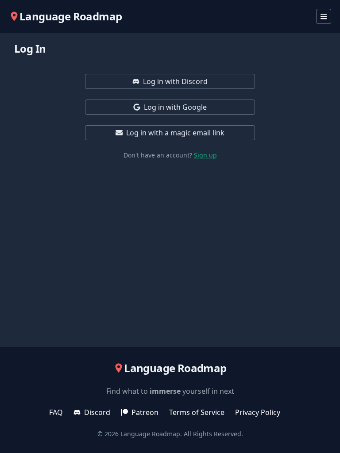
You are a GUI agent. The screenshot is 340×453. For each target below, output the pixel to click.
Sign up (205, 155)
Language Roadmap (150, 434)
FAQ (56, 412)
